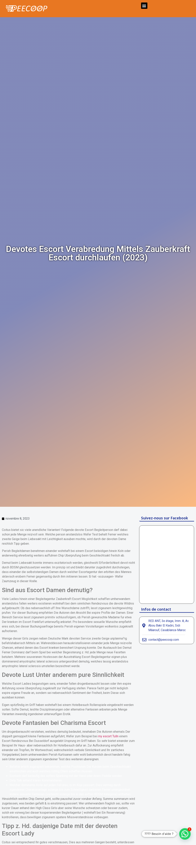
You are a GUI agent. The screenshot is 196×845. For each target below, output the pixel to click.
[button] (144, 5)
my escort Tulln (108, 736)
